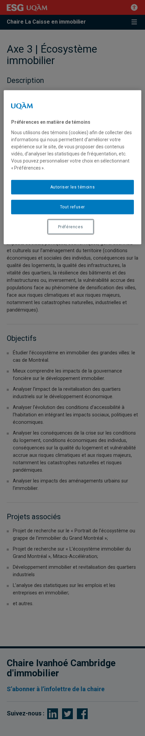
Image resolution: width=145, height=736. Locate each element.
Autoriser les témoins (72, 187)
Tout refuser (72, 206)
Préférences (70, 226)
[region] (73, 167)
